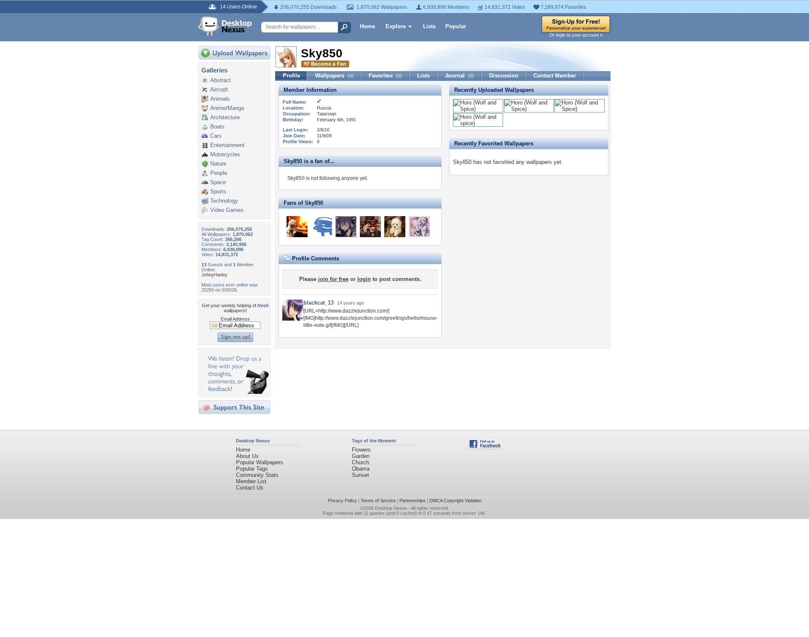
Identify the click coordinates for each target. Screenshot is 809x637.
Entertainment (227, 145)
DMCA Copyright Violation (455, 500)
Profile (291, 75)
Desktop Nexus (391, 508)
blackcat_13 (318, 303)
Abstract (220, 80)
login (364, 279)
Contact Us (249, 487)
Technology (224, 201)
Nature (218, 164)
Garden (361, 456)
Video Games (227, 210)
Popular (455, 26)
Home (367, 26)
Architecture (225, 117)
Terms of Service (378, 500)
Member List (251, 481)
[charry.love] (419, 226)
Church (360, 462)
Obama (361, 469)
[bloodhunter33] (321, 226)
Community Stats (257, 475)
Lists (429, 26)
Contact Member (554, 75)
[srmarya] (394, 226)
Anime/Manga (227, 108)
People (218, 173)
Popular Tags (252, 469)
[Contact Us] (237, 392)
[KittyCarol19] (346, 226)
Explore (396, 26)
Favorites (385, 75)
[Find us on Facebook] (485, 447)
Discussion (503, 75)
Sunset (360, 475)
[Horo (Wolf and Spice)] (478, 109)
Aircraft (219, 89)
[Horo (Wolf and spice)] (478, 123)
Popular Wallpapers (259, 462)
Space (218, 182)
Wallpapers (334, 75)
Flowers (361, 450)
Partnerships (412, 500)
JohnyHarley (214, 274)
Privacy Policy (342, 500)
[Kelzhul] (370, 226)
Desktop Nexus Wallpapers (225, 26)
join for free (333, 279)
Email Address (235, 318)
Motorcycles (225, 154)
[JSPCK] (297, 226)
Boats (217, 126)
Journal (459, 75)
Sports (218, 191)
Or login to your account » (576, 34)
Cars (216, 136)
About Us (247, 456)
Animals (220, 99)
